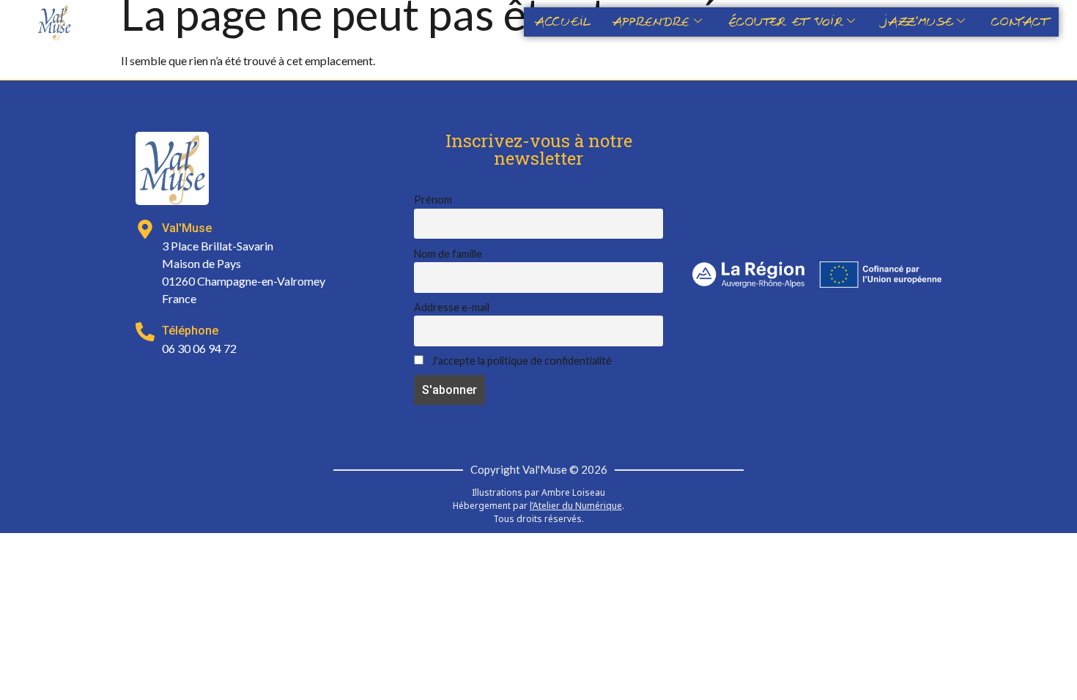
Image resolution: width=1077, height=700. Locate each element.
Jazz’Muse (916, 22)
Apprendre (650, 22)
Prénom (433, 199)
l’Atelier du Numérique (576, 505)
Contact (1019, 22)
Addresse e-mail (451, 307)
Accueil (563, 22)
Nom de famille (448, 253)
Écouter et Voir (785, 22)
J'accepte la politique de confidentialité (520, 360)
